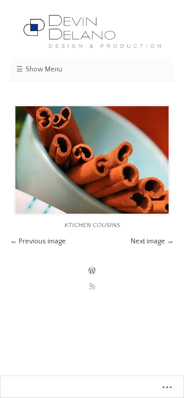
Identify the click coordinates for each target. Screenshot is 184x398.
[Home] (92, 32)
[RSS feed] (92, 286)
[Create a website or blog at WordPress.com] (92, 271)
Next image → (152, 241)
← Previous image (38, 241)
